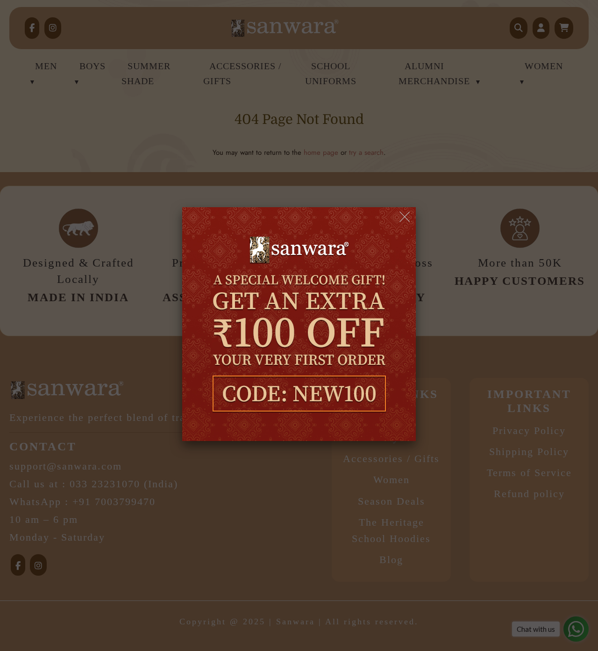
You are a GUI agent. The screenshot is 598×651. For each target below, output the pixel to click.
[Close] (405, 217)
